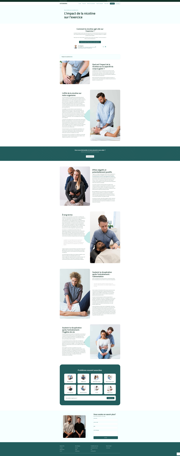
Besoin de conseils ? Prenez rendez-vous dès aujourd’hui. (90, 42)
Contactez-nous (90, 156)
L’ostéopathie (93, 451)
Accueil (80, 3)
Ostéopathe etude (94, 447)
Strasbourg (77, 451)
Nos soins (84, 3)
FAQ (91, 449)
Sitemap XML (62, 449)
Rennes (76, 447)
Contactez (112, 3)
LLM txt (61, 451)
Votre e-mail (96, 422)
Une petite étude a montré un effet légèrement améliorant (103, 176)
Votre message (96, 430)
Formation (118, 3)
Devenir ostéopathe (99, 3)
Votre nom (95, 418)
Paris (76, 449)
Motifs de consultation (91, 3)
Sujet (94, 426)
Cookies (61, 447)
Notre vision (106, 3)
